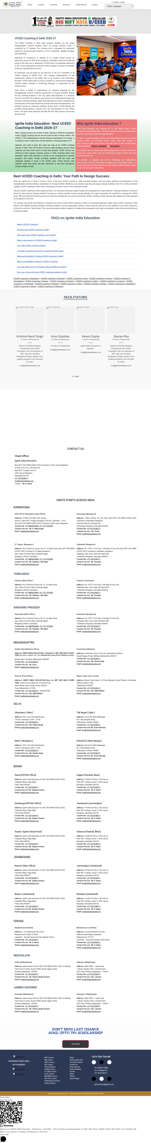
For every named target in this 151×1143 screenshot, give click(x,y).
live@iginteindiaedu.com (24, 481)
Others (72, 1076)
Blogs (72, 1057)
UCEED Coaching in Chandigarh (121, 284)
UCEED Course (49, 1069)
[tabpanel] (30, 330)
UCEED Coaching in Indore (100, 278)
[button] (31, 4)
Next (136, 341)
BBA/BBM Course (50, 1076)
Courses (41, 5)
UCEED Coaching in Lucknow (112, 281)
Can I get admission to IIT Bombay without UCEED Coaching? (41, 267)
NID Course (48, 1060)
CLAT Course (49, 1074)
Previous (14, 341)
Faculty (72, 1071)
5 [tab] (78, 376)
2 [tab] (74, 376)
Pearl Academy (49, 1067)
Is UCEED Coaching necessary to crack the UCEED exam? (40, 251)
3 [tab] (75, 376)
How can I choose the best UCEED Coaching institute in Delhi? (42, 272)
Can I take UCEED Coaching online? (31, 246)
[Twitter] (109, 1079)
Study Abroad (81, 5)
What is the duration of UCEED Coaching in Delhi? (37, 240)
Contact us (74, 1064)
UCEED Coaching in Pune (77, 278)
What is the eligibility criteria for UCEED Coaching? (37, 262)
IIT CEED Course (50, 1071)
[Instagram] (101, 1062)
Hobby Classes (50, 1083)
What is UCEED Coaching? (27, 224)
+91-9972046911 (21, 478)
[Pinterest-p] (101, 1079)
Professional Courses (52, 1081)
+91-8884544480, (32, 526)
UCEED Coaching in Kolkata (46, 284)
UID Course (48, 1064)
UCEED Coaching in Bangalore (26, 278)
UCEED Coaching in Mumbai (53, 278)
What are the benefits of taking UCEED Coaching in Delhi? (40, 256)
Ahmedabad (114, 146)
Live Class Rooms (76, 1062)
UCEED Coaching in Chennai (62, 281)
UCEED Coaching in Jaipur (87, 281)
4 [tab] (77, 376)
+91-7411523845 (46, 526)
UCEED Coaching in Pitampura (50, 286)
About (30, 5)
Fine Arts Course (50, 1078)
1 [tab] (72, 376)
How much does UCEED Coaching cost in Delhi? (36, 235)
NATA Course (49, 1062)
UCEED (24, 135)
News (72, 1074)
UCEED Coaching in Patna (71, 284)
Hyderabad (102, 146)
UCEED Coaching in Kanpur (36, 281)
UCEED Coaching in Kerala (25, 286)
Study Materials (75, 1069)
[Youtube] (94, 1062)
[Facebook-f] (109, 1062)
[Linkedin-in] (94, 1079)
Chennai (94, 146)
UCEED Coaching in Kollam (95, 284)
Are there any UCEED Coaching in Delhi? (33, 230)
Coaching (53, 5)
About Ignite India (76, 1060)
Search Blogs (74, 1078)
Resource (66, 5)
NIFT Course (49, 1057)
